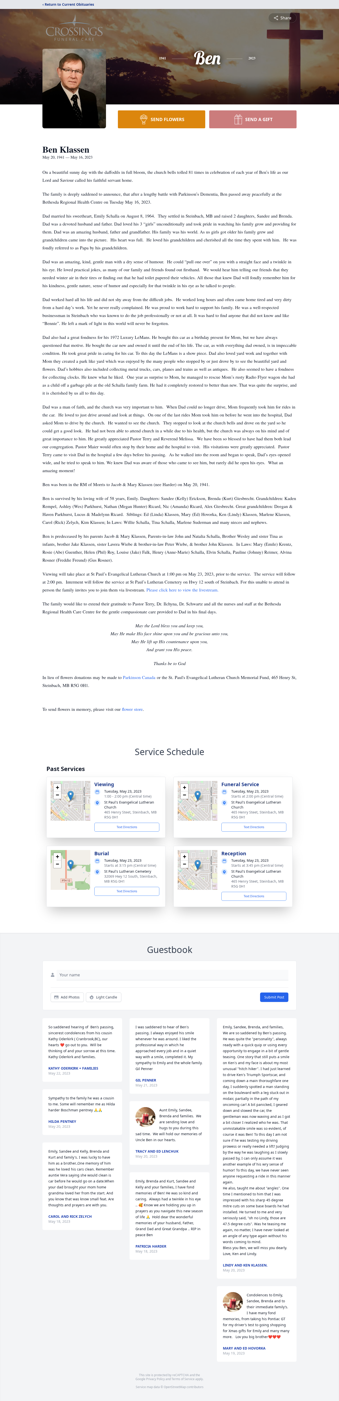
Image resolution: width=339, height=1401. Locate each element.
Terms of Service (183, 1379)
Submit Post (274, 997)
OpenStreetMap (175, 1387)
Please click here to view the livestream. (182, 590)
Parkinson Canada (139, 677)
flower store (132, 709)
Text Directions (127, 827)
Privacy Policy (155, 1379)
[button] (71, 796)
